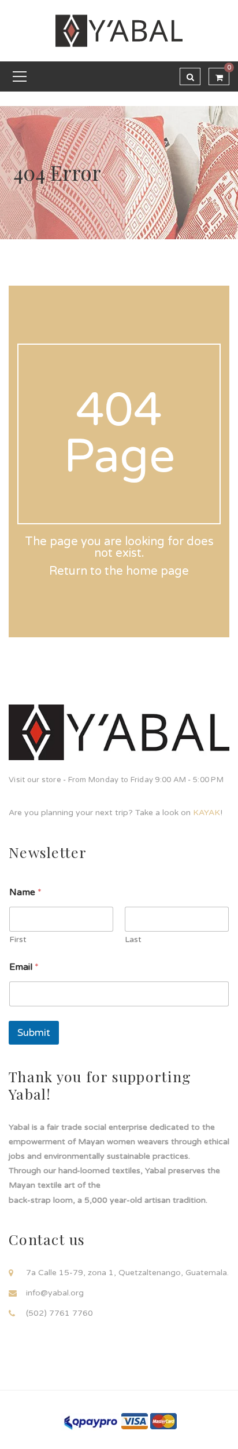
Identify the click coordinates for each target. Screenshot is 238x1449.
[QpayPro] (90, 1421)
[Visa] (134, 1421)
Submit (33, 1033)
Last (133, 939)
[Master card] (163, 1421)
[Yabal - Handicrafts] (119, 30)
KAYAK (206, 812)
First (18, 939)
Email (24, 967)
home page (157, 571)
